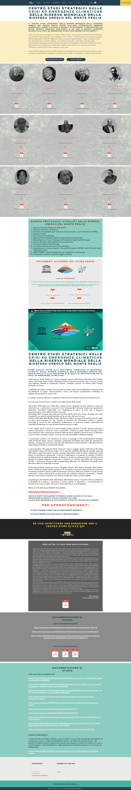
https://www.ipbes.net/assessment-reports (56, 510)
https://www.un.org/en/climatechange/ (55, 514)
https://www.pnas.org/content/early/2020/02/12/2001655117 (53, 709)
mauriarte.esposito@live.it (75, 788)
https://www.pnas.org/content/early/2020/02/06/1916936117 (53, 713)
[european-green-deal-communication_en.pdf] (65, 653)
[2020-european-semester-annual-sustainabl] (55, 653)
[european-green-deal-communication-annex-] (75, 653)
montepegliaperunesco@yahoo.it (40, 775)
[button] (46, 3)
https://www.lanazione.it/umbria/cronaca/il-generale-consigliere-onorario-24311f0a (61, 729)
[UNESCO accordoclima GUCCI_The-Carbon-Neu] (65, 604)
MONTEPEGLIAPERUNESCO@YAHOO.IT (44, 492)
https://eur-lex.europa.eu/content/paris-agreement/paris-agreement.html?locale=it (66, 281)
